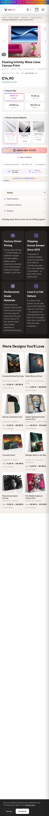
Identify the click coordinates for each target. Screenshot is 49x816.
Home (4, 18)
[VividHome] (9, 9)
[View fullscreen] (45, 29)
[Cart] (37, 10)
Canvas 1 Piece (36, 18)
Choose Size (11, 91)
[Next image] (45, 41)
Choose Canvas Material (16, 118)
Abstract (25, 18)
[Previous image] (3, 41)
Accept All (22, 811)
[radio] (14, 96)
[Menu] (43, 9)
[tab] (24, 193)
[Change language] (29, 9)
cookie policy (30, 805)
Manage (9, 811)
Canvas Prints (14, 18)
